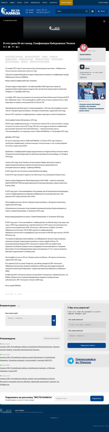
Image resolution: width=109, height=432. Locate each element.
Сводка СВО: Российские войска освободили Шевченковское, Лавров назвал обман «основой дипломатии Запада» (29, 348)
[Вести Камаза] (10, 11)
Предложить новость (88, 345)
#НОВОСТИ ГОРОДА (26, 59)
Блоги (19, 3)
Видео (12, 3)
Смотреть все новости (51, 338)
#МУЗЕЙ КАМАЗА (57, 59)
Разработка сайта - (101, 426)
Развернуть (53, 418)
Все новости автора (85, 59)
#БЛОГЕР (24, 62)
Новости (4, 3)
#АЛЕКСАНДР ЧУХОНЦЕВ (14, 57)
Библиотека (35, 3)
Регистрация (103, 3)
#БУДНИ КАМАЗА (11, 59)
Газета (44, 3)
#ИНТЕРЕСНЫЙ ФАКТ (32, 57)
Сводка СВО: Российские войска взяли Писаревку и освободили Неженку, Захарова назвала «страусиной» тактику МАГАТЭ (27, 358)
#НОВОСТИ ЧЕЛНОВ (42, 59)
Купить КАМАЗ (66, 3)
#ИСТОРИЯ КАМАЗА (12, 62)
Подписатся (83, 77)
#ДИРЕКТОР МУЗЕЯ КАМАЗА (39, 62)
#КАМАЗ (45, 57)
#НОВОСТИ (54, 57)
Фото (26, 3)
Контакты (53, 3)
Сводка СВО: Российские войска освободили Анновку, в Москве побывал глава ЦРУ (27, 369)
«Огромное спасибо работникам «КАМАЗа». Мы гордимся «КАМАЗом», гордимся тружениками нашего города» (91, 107)
